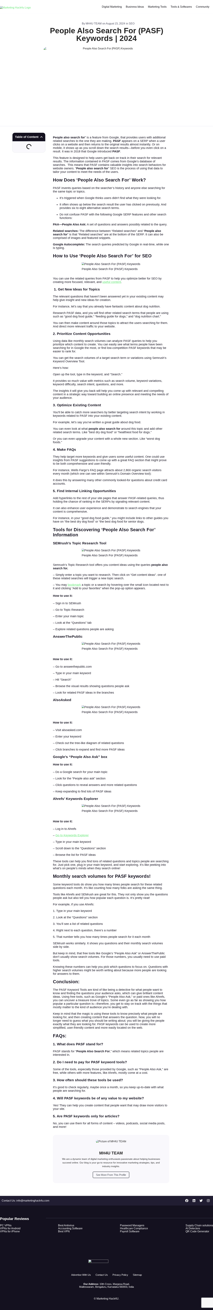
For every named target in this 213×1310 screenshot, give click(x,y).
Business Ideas (135, 6)
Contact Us (102, 1274)
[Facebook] (187, 1201)
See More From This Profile (111, 1174)
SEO (131, 23)
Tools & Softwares (181, 6)
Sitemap (137, 1274)
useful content (111, 282)
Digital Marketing (112, 6)
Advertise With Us (81, 1274)
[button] (41, 137)
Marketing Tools (157, 6)
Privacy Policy (120, 1274)
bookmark (74, 584)
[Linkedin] (194, 1201)
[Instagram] (208, 1201)
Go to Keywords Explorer (72, 835)
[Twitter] (201, 1201)
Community (202, 6)
